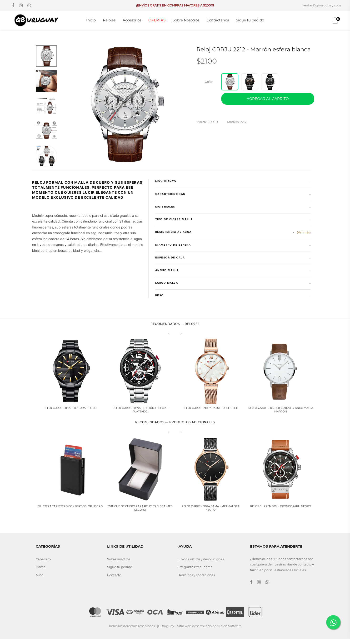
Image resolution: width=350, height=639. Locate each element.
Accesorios (132, 20)
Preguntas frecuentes (195, 567)
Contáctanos (217, 20)
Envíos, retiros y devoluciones (201, 559)
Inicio (91, 20)
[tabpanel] (124, 104)
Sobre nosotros (118, 559)
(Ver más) (304, 232)
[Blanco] (229, 81)
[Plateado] (269, 81)
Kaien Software (230, 626)
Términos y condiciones (197, 575)
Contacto (114, 575)
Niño (39, 575)
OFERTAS (156, 20)
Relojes (109, 20)
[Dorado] (249, 81)
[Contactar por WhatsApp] (333, 622)
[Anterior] (169, 333)
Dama (40, 567)
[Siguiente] (181, 333)
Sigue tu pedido (250, 20)
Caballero (43, 559)
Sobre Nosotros (186, 20)
